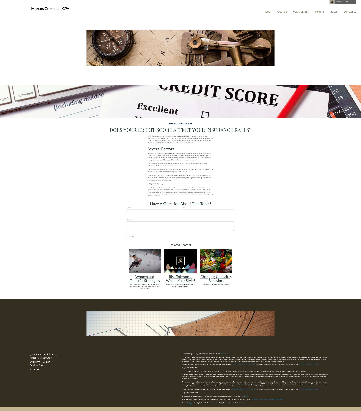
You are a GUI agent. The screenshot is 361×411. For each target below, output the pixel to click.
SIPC (246, 396)
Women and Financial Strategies (145, 278)
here (190, 403)
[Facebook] (31, 369)
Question (130, 220)
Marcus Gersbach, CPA (50, 8)
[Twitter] (34, 369)
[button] (282, 12)
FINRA (243, 396)
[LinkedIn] (38, 369)
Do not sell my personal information (309, 364)
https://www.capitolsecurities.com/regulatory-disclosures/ (267, 399)
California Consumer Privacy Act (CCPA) (243, 364)
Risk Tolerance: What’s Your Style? (180, 278)
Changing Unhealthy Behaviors (216, 278)
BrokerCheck (224, 354)
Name (129, 208)
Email (184, 208)
